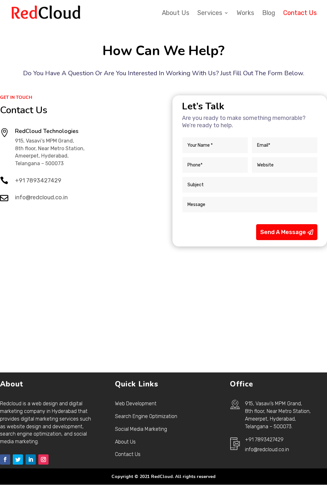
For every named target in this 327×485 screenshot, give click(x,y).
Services (209, 14)
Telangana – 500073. (269, 426)
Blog (268, 14)
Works (245, 14)
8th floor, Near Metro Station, (278, 411)
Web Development (135, 403)
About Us (175, 14)
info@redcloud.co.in (41, 197)
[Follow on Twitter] (18, 459)
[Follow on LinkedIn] (31, 459)
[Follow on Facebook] (5, 459)
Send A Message (283, 232)
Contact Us (300, 14)
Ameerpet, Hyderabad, (270, 419)
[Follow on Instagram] (43, 459)
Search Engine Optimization (146, 416)
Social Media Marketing (141, 429)
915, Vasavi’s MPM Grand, (273, 403)
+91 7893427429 (38, 180)
